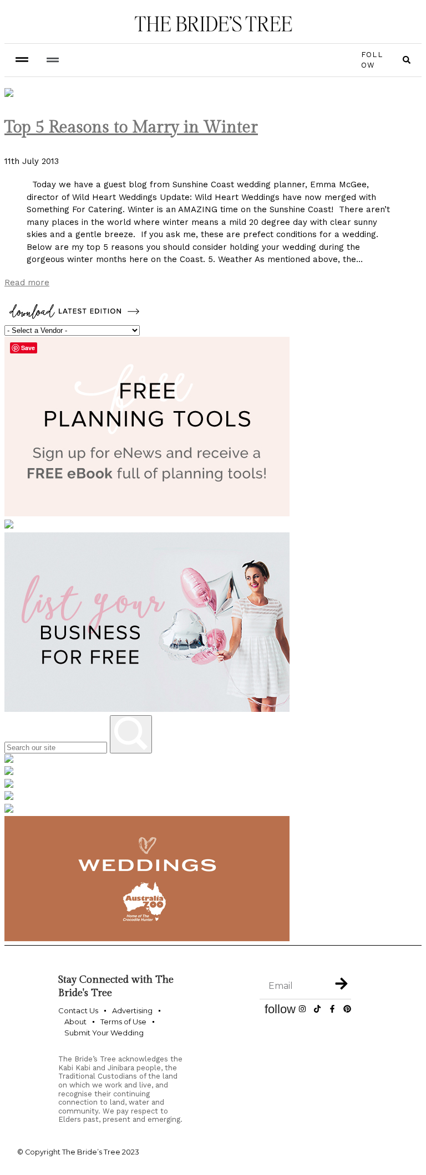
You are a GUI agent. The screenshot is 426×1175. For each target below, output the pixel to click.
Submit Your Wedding (104, 1032)
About (75, 1021)
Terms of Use (123, 1021)
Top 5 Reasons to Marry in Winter (131, 127)
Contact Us (78, 1010)
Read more (26, 283)
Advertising (132, 1010)
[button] (52, 60)
